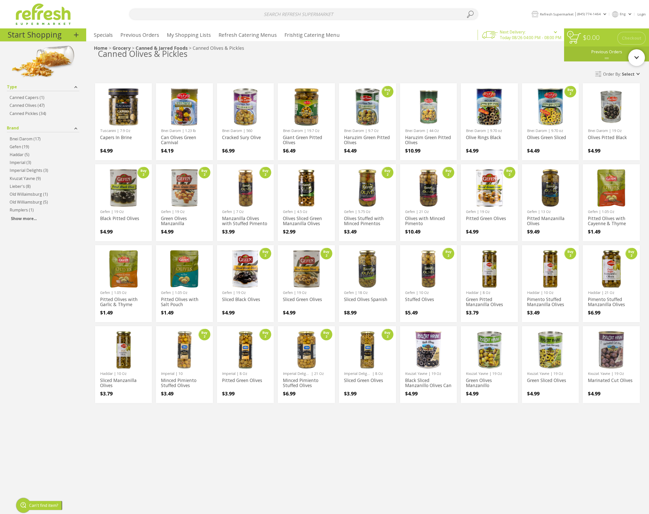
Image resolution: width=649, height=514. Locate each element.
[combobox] (304, 14)
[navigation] (43, 34)
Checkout (631, 38)
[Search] (470, 14)
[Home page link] (43, 14)
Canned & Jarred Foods (162, 48)
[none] (123, 121)
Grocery (122, 48)
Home (100, 48)
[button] (568, 14)
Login (642, 14)
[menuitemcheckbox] (43, 97)
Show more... (24, 218)
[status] (575, 38)
